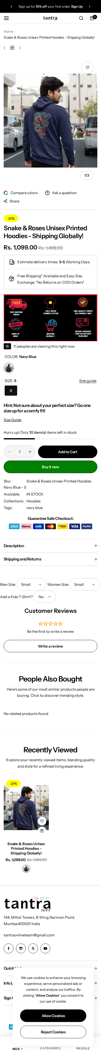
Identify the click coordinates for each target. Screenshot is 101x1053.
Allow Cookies (53, 1015)
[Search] (81, 18)
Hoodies (33, 501)
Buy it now (50, 467)
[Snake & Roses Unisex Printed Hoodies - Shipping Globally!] (26, 807)
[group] (50, 120)
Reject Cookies (53, 1032)
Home (8, 31)
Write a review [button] (50, 646)
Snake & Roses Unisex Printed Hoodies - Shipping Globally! (26, 848)
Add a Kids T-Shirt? (16, 596)
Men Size (7, 584)
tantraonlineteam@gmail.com (29, 935)
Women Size (57, 584)
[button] (11, 6)
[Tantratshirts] (50, 18)
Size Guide (12, 420)
